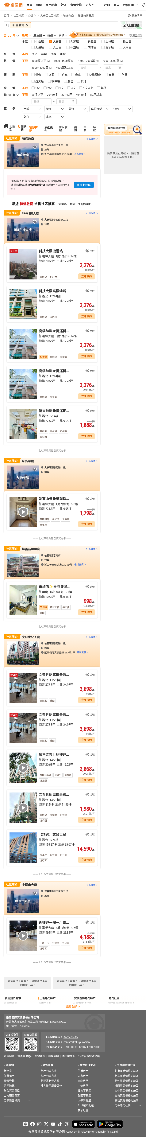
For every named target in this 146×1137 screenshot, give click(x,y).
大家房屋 (83, 1075)
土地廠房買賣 (12, 1095)
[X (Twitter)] (46, 1124)
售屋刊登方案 (49, 1071)
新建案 (8, 1071)
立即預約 (86, 276)
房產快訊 (9, 1085)
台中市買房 (10, 1003)
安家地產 (83, 1110)
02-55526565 (70, 1037)
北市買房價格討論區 (127, 1071)
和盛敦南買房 (86, 15)
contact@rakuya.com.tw (76, 1042)
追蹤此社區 (84, 185)
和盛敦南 (68, 15)
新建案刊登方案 (50, 1080)
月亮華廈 (28, 461)
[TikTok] (60, 1124)
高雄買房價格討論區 (127, 1100)
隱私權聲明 (68, 1056)
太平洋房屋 (84, 1100)
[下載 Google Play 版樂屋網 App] (110, 1124)
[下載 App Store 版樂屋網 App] (83, 1124)
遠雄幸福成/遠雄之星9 (121, 1003)
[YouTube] (53, 1124)
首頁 (6, 15)
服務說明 (53, 1056)
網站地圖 (40, 1056)
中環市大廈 (29, 885)
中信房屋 (83, 1085)
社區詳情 (90, 138)
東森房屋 (83, 1080)
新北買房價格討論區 (127, 1075)
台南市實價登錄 (82, 1008)
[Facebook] (32, 1124)
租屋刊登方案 (49, 1075)
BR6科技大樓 (30, 213)
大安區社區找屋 (49, 15)
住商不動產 (84, 1090)
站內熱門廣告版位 (51, 1085)
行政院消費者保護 (89, 1056)
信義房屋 (83, 1071)
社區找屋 (18, 15)
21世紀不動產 (86, 1105)
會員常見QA (24, 1056)
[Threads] (66, 1124)
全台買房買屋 (12, 1090)
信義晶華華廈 (31, 549)
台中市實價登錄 (82, 1003)
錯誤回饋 (9, 1056)
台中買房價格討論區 (127, 1090)
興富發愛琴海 (116, 1008)
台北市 (32, 15)
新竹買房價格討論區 (127, 1080)
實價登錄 (9, 1080)
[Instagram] (39, 1124)
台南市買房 (10, 1008)
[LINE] (25, 1124)
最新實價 (78, 154)
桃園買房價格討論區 (127, 1085)
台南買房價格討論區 (127, 1095)
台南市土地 (45, 1003)
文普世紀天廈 (31, 637)
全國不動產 (84, 1095)
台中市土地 (45, 1008)
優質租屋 (9, 1075)
